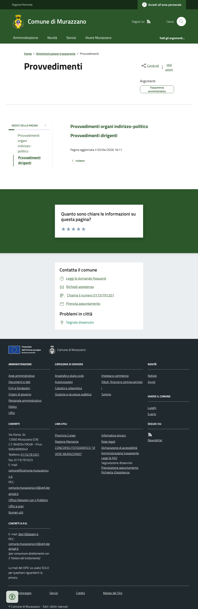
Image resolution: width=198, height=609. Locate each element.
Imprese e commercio (115, 375)
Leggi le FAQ (109, 458)
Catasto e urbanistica (68, 388)
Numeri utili (16, 512)
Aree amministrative (22, 375)
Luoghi (152, 407)
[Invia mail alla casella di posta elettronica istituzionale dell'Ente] (29, 473)
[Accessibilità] (12, 597)
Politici (13, 406)
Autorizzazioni (64, 382)
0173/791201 (30, 454)
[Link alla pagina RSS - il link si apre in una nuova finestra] (148, 21)
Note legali (108, 441)
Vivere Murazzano (98, 37)
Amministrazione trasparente (55, 53)
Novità (52, 37)
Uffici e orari (16, 506)
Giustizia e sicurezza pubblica (73, 394)
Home (28, 53)
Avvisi (151, 382)
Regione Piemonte (22, 5)
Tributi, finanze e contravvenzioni (122, 385)
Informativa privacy (113, 435)
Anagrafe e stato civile (69, 375)
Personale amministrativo (25, 400)
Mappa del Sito (112, 593)
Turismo (106, 394)
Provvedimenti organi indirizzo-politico (109, 126)
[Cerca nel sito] (180, 21)
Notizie (152, 375)
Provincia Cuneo (65, 435)
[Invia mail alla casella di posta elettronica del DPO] (28, 534)
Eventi (152, 414)
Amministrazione (25, 37)
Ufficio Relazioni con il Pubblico (28, 500)
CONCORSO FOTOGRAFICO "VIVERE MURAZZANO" (75, 450)
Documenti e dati (19, 382)
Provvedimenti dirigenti (93, 135)
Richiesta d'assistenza (115, 472)
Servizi (71, 37)
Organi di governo (20, 394)
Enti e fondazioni (19, 388)
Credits (80, 593)
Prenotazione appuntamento (119, 467)
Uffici (12, 413)
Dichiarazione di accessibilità (119, 447)
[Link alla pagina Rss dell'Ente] (150, 434)
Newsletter (155, 440)
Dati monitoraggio (20, 593)
